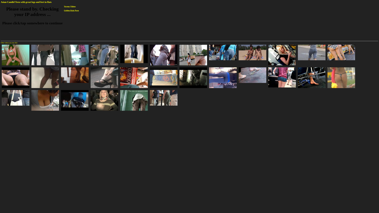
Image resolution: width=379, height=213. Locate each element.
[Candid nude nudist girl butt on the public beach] (252, 44)
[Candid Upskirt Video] (134, 90)
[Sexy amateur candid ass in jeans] (75, 44)
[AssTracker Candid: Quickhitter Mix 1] (163, 67)
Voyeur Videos (70, 6)
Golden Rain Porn (71, 10)
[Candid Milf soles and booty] (75, 90)
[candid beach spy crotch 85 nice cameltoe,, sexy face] (15, 67)
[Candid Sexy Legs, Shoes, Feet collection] (282, 44)
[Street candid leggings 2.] (223, 67)
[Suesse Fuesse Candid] (104, 67)
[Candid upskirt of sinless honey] (193, 44)
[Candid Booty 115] (341, 44)
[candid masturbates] (15, 44)
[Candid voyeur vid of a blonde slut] (104, 44)
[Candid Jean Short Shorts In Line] (282, 67)
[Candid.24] (134, 67)
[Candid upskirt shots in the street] (163, 44)
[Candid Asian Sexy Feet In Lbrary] (75, 67)
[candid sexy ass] (15, 90)
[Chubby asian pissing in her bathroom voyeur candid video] (134, 44)
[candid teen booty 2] (45, 67)
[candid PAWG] (193, 67)
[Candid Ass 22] (223, 44)
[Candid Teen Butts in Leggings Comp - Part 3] (163, 90)
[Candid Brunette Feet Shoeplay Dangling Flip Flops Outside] (252, 67)
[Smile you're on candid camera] (104, 90)
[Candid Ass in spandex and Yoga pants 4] (311, 44)
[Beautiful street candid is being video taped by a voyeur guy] (45, 44)
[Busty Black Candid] (45, 90)
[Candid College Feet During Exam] (311, 67)
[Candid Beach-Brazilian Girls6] (341, 67)
